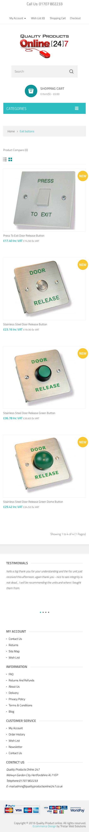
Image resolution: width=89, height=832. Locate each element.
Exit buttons (27, 131)
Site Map (14, 651)
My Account (16, 728)
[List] (5, 159)
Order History (17, 734)
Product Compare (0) (15, 150)
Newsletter (15, 747)
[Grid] (10, 159)
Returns (13, 645)
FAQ (11, 674)
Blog (11, 711)
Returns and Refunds (21, 680)
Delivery (14, 693)
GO (71, 71)
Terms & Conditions (20, 705)
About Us (14, 686)
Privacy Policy (17, 699)
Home (11, 131)
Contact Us (15, 639)
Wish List (14, 657)
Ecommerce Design (44, 826)
